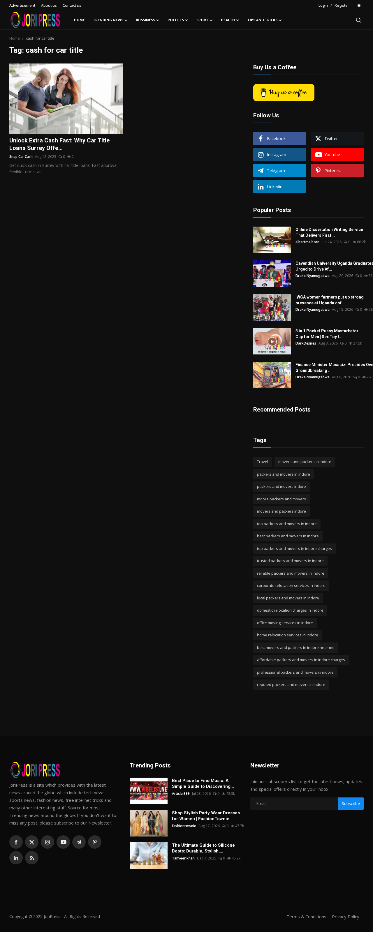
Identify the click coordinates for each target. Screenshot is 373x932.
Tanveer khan (183, 858)
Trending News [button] (108, 19)
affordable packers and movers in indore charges (301, 659)
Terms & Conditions (306, 916)
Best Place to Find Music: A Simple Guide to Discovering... (203, 783)
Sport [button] (202, 19)
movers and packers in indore (304, 461)
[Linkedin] (16, 857)
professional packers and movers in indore (295, 672)
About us (49, 5)
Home (79, 19)
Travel (262, 461)
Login (323, 5)
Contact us (72, 5)
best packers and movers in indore (288, 536)
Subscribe (351, 803)
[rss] (31, 857)
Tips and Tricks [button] (262, 19)
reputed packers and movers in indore (291, 684)
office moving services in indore (285, 622)
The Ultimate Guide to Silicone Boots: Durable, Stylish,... (203, 848)
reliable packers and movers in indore (290, 573)
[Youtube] (63, 842)
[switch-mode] (359, 5)
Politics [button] (176, 19)
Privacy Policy (345, 916)
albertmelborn (307, 241)
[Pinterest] (94, 842)
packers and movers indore (281, 486)
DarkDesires (305, 343)
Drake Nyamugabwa (312, 275)
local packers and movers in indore (288, 598)
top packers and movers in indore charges (294, 548)
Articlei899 (181, 793)
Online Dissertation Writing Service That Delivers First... (329, 232)
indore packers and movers (281, 499)
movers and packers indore (281, 511)
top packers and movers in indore (287, 523)
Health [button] (228, 19)
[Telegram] (79, 842)
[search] (358, 20)
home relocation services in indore (287, 635)
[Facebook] (16, 842)
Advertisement (22, 5)
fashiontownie (184, 825)
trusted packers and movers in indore (290, 560)
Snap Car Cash (21, 156)
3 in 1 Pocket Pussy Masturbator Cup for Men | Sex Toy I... (326, 334)
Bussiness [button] (145, 19)
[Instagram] (47, 842)
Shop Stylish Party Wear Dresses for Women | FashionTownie (206, 815)
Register (342, 5)
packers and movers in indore (283, 474)
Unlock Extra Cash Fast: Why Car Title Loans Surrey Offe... (59, 144)
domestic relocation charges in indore (290, 610)
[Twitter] (31, 842)
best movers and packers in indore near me (296, 647)
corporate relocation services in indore (291, 585)
